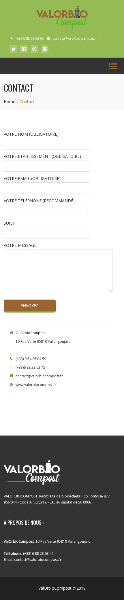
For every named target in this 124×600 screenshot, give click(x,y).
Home (9, 101)
